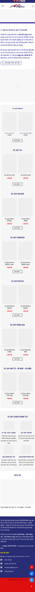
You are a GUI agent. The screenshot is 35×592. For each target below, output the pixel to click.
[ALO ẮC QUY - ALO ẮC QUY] (17, 6)
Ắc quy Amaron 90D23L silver (9, 263)
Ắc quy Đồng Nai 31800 (9, 351)
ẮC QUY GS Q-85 (9, 175)
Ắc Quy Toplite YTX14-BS (9, 394)
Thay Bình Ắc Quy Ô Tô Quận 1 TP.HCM (15, 507)
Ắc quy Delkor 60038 (25, 220)
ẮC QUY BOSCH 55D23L (25, 307)
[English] (17, 1)
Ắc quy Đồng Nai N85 (25, 351)
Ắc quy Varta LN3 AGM (25, 133)
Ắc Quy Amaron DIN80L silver (25, 263)
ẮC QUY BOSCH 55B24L (9, 307)
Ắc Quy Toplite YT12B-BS (25, 394)
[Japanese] (22, 1)
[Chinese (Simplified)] (19, 1)
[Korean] (24, 1)
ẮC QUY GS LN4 (25, 175)
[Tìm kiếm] (33, 6)
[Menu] (2, 6)
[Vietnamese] (14, 1)
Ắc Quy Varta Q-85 (9, 133)
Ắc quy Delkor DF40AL (9, 220)
